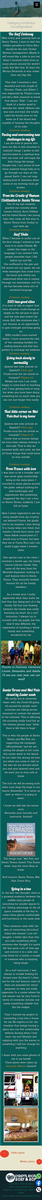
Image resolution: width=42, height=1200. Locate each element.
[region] (21, 8)
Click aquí (27, 370)
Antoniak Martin (16, 1066)
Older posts (13, 1153)
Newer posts (30, 1161)
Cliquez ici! (27, 378)
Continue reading (21, 130)
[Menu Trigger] (37, 5)
